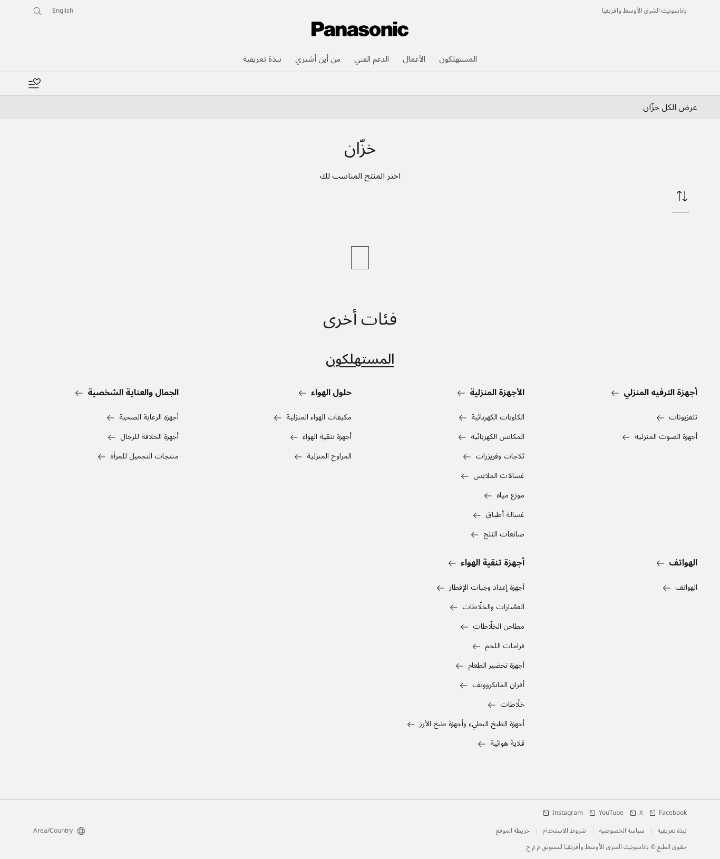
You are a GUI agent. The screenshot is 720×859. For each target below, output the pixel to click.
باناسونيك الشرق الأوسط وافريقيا (644, 11)
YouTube (611, 813)
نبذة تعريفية (672, 831)
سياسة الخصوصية (622, 831)
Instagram (567, 813)
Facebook (673, 813)
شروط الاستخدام (564, 831)
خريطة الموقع (513, 831)
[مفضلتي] (34, 83)
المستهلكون (360, 359)
